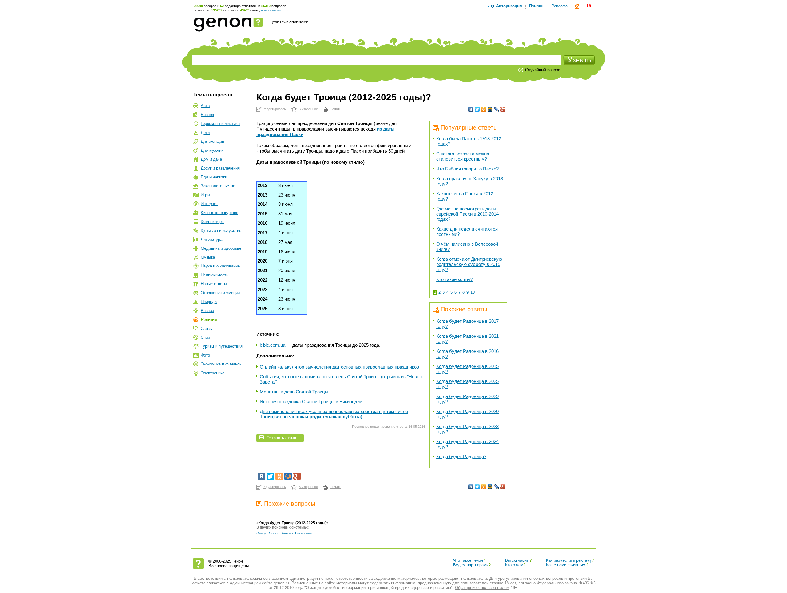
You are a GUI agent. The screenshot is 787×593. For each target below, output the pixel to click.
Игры (205, 195)
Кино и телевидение (219, 212)
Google (261, 533)
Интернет (209, 203)
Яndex (274, 533)
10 (472, 292)
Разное (207, 310)
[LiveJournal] (496, 109)
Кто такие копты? (454, 279)
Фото (205, 355)
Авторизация (509, 6)
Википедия (303, 533)
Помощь (536, 6)
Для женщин (212, 141)
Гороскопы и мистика (220, 123)
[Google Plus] (503, 109)
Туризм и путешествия (222, 346)
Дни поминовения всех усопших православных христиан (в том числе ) (334, 414)
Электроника (212, 373)
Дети (205, 132)
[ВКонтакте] (471, 109)
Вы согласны (517, 560)
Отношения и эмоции (220, 293)
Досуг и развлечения (220, 168)
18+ (590, 6)
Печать (335, 109)
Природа (209, 301)
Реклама (560, 6)
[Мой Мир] (490, 109)
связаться (216, 583)
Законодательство (218, 186)
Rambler (287, 533)
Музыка (208, 257)
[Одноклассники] (484, 109)
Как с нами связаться (566, 565)
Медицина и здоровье (221, 248)
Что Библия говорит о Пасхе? (467, 168)
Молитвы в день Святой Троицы (294, 391)
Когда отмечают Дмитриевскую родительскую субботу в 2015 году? (469, 264)
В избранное (308, 109)
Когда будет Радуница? (461, 456)
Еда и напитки (214, 177)
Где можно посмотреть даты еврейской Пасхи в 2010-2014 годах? (467, 214)
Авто (205, 105)
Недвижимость (214, 275)
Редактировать (274, 109)
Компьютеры (212, 221)
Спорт (206, 337)
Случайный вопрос (542, 70)
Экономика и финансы (221, 364)
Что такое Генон (468, 560)
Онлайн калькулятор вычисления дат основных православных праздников (339, 366)
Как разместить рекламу (569, 560)
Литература (211, 239)
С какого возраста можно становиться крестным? (462, 156)
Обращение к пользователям (482, 587)
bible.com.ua (272, 345)
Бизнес (207, 114)
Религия (209, 319)
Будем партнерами (470, 565)
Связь (206, 328)
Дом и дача (211, 159)
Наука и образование (220, 266)
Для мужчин (212, 150)
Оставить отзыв (281, 437)
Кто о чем (514, 565)
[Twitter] (477, 109)
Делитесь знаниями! (290, 22)
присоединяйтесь (274, 10)
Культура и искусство (221, 230)
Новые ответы (214, 284)
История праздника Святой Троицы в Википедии (311, 401)
